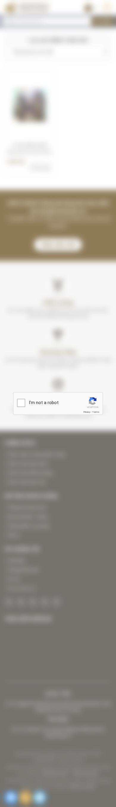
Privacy (86, 412)
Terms (95, 412)
